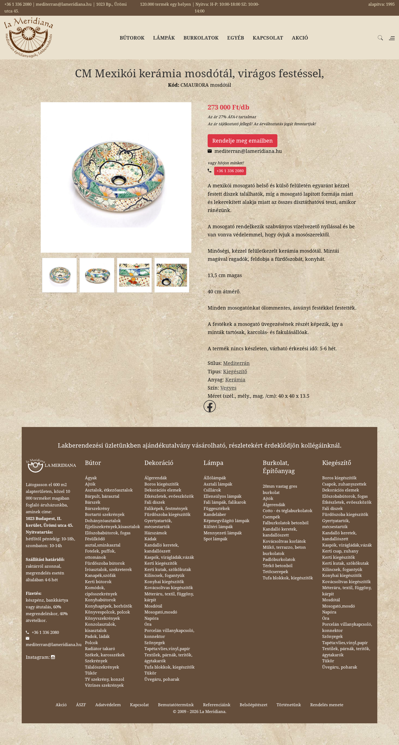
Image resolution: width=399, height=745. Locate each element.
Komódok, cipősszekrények (101, 590)
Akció (61, 704)
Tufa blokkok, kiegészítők (169, 667)
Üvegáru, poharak (161, 679)
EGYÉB (235, 38)
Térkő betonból (278, 565)
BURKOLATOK (200, 38)
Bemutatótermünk (176, 704)
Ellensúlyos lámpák (223, 496)
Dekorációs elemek (162, 490)
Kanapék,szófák (100, 575)
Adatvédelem (108, 704)
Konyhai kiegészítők (164, 581)
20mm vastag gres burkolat (280, 489)
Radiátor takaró (100, 648)
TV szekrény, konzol (104, 679)
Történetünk (289, 704)
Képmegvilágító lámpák (226, 520)
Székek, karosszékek (105, 655)
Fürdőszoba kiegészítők (167, 514)
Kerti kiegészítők (160, 563)
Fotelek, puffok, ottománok (100, 554)
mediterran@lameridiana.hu (54, 644)
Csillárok (212, 490)
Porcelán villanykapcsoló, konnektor (169, 633)
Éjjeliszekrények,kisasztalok (112, 526)
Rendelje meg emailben (242, 140)
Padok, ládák (97, 636)
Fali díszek (154, 502)
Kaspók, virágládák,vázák (169, 557)
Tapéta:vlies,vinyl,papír (167, 648)
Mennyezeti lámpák (223, 533)
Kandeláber (215, 514)
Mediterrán (236, 363)
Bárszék (92, 502)
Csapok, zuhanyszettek (344, 484)
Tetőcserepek (275, 571)
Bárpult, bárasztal (102, 496)
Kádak (150, 539)
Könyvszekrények (102, 618)
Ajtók (90, 484)
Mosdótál (153, 606)
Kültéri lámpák (218, 526)
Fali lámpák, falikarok (225, 502)
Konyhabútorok (100, 600)
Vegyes (228, 388)
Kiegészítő (235, 371)
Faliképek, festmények (166, 508)
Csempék (271, 517)
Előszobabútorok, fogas (108, 533)
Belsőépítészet (253, 704)
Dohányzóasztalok (103, 520)
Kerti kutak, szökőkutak (167, 569)
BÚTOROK (132, 38)
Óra (147, 624)
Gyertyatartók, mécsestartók (158, 523)
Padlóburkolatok (279, 559)
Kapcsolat (139, 704)
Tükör (91, 673)
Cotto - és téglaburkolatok (287, 510)
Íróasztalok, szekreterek (108, 569)
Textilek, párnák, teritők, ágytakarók (168, 658)
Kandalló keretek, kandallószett (161, 548)
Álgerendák (155, 478)
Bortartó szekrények (105, 514)
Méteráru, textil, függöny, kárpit (169, 597)
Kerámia (235, 380)
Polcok (91, 642)
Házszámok (155, 533)
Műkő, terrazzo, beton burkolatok (284, 550)
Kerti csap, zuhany (340, 551)
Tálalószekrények (102, 667)
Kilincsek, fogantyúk (164, 575)
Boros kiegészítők (161, 484)
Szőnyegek (154, 642)
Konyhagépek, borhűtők (108, 606)
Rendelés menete (326, 704)
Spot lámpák (215, 539)
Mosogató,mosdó (160, 612)
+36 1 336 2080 (230, 171)
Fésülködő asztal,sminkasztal (103, 542)
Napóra (151, 618)
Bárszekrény (97, 508)
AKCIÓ (300, 38)
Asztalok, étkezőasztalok (109, 490)
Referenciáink (216, 704)
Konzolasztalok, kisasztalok (100, 627)
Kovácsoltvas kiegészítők (168, 587)
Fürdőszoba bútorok (105, 563)
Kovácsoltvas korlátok (284, 541)
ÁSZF (81, 704)
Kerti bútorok (98, 581)
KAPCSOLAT (268, 38)
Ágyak (91, 478)
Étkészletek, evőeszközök (169, 496)
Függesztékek (217, 508)
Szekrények (96, 661)
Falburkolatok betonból (286, 523)
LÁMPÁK (164, 38)
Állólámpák (215, 478)
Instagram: (38, 657)
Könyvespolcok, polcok (107, 612)
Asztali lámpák (218, 484)
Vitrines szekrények (104, 685)
